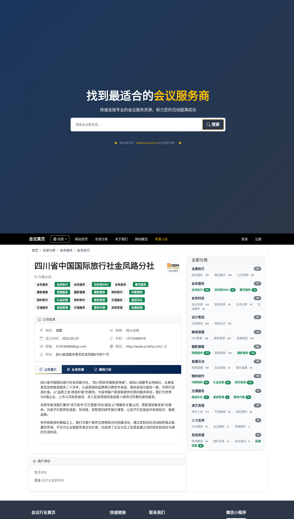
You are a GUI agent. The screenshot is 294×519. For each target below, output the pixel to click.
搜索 (215, 124)
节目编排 (222, 411)
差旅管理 (62, 307)
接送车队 (137, 300)
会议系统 (200, 304)
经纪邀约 (244, 411)
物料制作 (117, 292)
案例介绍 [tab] (105, 369)
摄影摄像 (42, 292)
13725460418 (136, 338)
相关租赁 (99, 300)
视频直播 (200, 367)
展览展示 (223, 275)
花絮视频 (223, 353)
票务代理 (99, 307)
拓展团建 (137, 307)
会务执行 (83, 250)
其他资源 (117, 307)
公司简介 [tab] (50, 369)
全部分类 (101, 239)
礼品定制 (62, 300)
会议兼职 (221, 426)
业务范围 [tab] (78, 369)
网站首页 (81, 239)
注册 (258, 239)
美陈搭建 (222, 338)
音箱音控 (245, 338)
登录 (244, 239)
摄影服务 (99, 292)
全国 (60, 239)
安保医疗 (242, 426)
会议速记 (242, 441)
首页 (35, 250)
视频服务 (62, 292)
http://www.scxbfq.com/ (144, 346)
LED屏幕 (200, 338)
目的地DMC (101, 284)
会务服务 (66, 250)
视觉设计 (223, 323)
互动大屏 (244, 304)
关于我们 (121, 239)
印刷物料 (137, 292)
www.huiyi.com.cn (147, 143)
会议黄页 (37, 239)
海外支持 (221, 441)
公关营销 (245, 275)
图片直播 (244, 367)
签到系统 (222, 304)
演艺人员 (200, 411)
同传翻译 (200, 441)
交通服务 (117, 300)
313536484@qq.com (71, 346)
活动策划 (200, 323)
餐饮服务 (140, 284)
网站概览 (141, 239)
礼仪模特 (200, 426)
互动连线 (222, 367)
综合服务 (200, 275)
